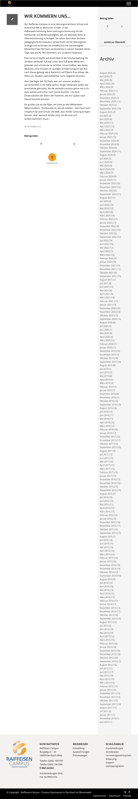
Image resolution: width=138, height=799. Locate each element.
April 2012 (105, 679)
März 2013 (105, 639)
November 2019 (108, 354)
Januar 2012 (106, 689)
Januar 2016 (106, 518)
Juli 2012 (104, 668)
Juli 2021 (104, 283)
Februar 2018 (106, 429)
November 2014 (108, 568)
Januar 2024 (106, 179)
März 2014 (105, 597)
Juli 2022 (104, 240)
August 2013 (106, 622)
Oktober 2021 (107, 272)
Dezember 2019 (108, 351)
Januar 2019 (106, 390)
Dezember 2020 (108, 308)
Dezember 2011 (108, 693)
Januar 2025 (106, 137)
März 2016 (105, 511)
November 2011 (108, 697)
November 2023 (108, 187)
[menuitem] (128, 3)
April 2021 (105, 294)
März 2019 (105, 383)
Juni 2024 (104, 162)
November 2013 (108, 611)
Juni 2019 (104, 372)
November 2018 (108, 397)
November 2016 (108, 483)
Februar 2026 (106, 90)
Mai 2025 (104, 122)
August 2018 (106, 408)
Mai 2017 (104, 461)
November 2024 (108, 144)
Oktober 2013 (107, 615)
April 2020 (105, 336)
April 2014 (105, 593)
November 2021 (108, 269)
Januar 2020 (106, 347)
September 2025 (108, 108)
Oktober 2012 (107, 657)
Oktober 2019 (107, 358)
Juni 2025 (104, 119)
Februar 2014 (106, 600)
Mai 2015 (104, 547)
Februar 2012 (106, 686)
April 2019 (105, 379)
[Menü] (128, 3)
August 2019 (106, 365)
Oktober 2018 (107, 401)
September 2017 (108, 447)
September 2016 (108, 490)
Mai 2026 (104, 80)
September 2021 (108, 276)
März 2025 (105, 129)
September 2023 (108, 194)
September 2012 (108, 661)
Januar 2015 (106, 561)
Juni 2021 (104, 286)
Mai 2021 (104, 290)
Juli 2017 (104, 454)
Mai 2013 (104, 632)
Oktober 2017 (107, 443)
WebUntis (52, 776)
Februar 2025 (106, 133)
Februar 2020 (106, 344)
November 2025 (108, 101)
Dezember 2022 (108, 226)
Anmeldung (78, 748)
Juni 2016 (104, 500)
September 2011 (108, 704)
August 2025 (106, 112)
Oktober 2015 (107, 529)
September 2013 (108, 618)
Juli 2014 (104, 582)
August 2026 (106, 72)
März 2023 (105, 215)
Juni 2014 (104, 586)
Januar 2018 (106, 433)
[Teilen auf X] (74, 144)
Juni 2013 (104, 629)
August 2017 (106, 450)
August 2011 (106, 707)
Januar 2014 (106, 604)
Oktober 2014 (107, 572)
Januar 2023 (106, 222)
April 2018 (105, 422)
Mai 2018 (104, 418)
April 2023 (105, 212)
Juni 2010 (104, 722)
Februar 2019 (106, 386)
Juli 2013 (104, 625)
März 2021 (105, 297)
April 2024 (105, 169)
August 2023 (106, 197)
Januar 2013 (106, 647)
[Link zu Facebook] (129, 792)
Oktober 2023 (107, 190)
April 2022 (105, 251)
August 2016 (106, 493)
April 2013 (105, 636)
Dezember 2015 (108, 522)
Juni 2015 (104, 543)
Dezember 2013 (108, 607)
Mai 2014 (104, 590)
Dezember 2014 (108, 565)
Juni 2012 (104, 672)
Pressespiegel (80, 755)
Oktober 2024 (107, 147)
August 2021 (106, 279)
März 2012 (105, 682)
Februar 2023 (106, 219)
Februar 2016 (106, 515)
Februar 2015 (106, 557)
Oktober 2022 (107, 233)
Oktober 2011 (107, 700)
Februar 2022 (106, 258)
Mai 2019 (104, 376)
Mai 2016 (104, 504)
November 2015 (108, 525)
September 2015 (108, 532)
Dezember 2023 (108, 183)
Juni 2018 (104, 415)
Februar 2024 (106, 176)
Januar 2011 (106, 714)
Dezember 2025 (108, 97)
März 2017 (105, 468)
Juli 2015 (104, 540)
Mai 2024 (104, 165)
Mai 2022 (104, 247)
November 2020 (108, 311)
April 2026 (105, 83)
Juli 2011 (104, 711)
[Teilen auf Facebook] (41, 144)
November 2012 (108, 654)
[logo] (9, 3)
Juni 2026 (104, 76)
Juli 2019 (104, 368)
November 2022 (108, 229)
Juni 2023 (104, 204)
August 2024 (106, 154)
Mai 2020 (104, 333)
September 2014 (108, 575)
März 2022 (105, 254)
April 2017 (105, 465)
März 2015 (105, 554)
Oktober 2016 (107, 486)
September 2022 (108, 236)
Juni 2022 (104, 244)
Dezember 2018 (108, 393)
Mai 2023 (104, 208)
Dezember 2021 (108, 265)
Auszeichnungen (81, 751)
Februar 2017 (106, 472)
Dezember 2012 (108, 650)
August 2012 (106, 664)
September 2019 (108, 361)
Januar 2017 (106, 475)
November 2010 (108, 718)
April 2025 (105, 126)
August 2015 (106, 536)
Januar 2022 (106, 261)
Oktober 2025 (107, 104)
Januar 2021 (106, 304)
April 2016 (105, 507)
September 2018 (108, 404)
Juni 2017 (104, 458)
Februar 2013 (106, 643)
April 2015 (105, 550)
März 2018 (105, 425)
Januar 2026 (106, 94)
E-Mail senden (47, 767)
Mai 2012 (104, 675)
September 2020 (108, 319)
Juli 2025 (104, 115)
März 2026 (105, 87)
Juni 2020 (104, 329)
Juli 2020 (104, 326)
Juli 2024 (104, 158)
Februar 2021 (106, 301)
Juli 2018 (104, 411)
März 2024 (105, 172)
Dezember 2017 (108, 436)
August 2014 (106, 579)
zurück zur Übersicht (114, 42)
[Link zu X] (125, 792)
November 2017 (108, 440)
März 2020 (105, 340)
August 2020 (106, 322)
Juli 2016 (104, 497)
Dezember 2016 (108, 479)
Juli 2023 (104, 201)
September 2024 (108, 151)
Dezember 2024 (108, 140)
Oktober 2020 (107, 315)
